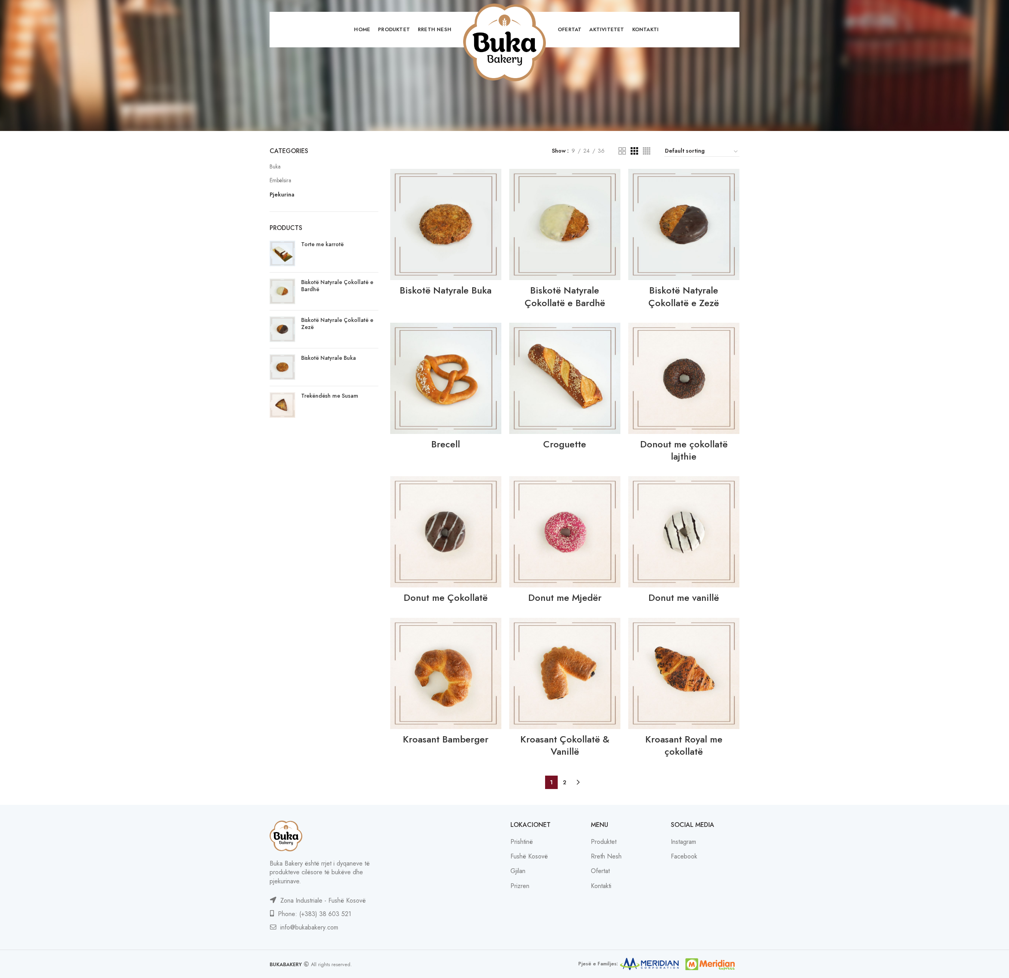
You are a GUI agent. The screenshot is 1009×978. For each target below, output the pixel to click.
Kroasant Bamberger (445, 739)
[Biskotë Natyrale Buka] (282, 367)
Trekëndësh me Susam (329, 395)
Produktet (603, 841)
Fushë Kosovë (529, 856)
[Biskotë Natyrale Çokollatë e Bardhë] (282, 291)
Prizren (519, 885)
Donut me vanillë (683, 597)
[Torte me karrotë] (282, 253)
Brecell (445, 444)
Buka (275, 166)
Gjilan (517, 870)
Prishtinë (521, 841)
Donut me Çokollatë (446, 597)
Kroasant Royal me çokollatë (683, 745)
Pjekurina (282, 194)
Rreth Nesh (606, 856)
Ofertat (600, 870)
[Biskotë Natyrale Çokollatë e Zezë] (282, 329)
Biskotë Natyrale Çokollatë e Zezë (337, 323)
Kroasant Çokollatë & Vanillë (564, 745)
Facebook (684, 856)
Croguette (564, 444)
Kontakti (601, 885)
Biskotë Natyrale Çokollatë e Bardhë (337, 286)
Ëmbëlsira (280, 180)
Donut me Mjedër (564, 597)
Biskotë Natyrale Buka (328, 357)
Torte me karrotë (322, 244)
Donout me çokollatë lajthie (684, 450)
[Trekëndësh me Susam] (282, 405)
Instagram (683, 841)
